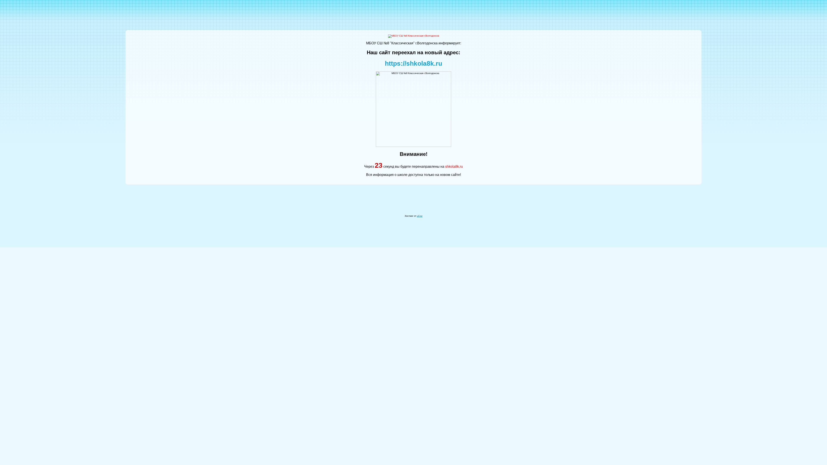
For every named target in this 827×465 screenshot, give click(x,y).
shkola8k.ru (454, 166)
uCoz (420, 216)
